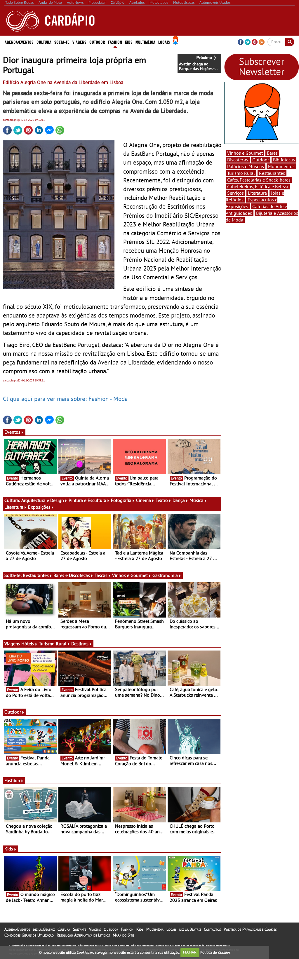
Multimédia (155, 929)
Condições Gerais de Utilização (29, 935)
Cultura (64, 929)
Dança (179, 500)
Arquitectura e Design (42, 500)
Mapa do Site (123, 935)
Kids (129, 42)
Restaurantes (36, 575)
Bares (272, 153)
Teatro (162, 500)
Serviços (235, 193)
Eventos (12, 432)
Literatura (13, 507)
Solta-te (79, 929)
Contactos (212, 929)
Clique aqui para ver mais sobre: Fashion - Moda (65, 399)
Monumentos (281, 166)
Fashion (115, 42)
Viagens (95, 929)
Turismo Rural (53, 643)
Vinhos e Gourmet (130, 575)
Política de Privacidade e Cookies (250, 929)
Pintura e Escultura (87, 500)
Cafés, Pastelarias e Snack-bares (259, 180)
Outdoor (97, 42)
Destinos (79, 643)
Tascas (101, 575)
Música (197, 500)
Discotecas (237, 160)
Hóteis (27, 643)
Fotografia (121, 500)
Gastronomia (165, 575)
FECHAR (190, 952)
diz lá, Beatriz (44, 929)
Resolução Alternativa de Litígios (83, 935)
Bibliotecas (284, 160)
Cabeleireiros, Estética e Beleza (257, 186)
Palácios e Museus (245, 166)
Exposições (39, 507)
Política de (215, 952)
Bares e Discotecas (71, 575)
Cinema (143, 500)
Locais (171, 929)
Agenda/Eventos (19, 42)
